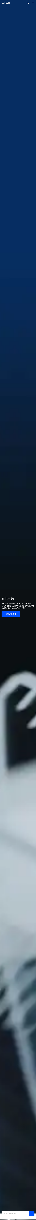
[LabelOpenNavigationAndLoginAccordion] (28, 3)
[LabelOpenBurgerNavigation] (33, 3)
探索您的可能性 (11, 614)
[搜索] (22, 3)
